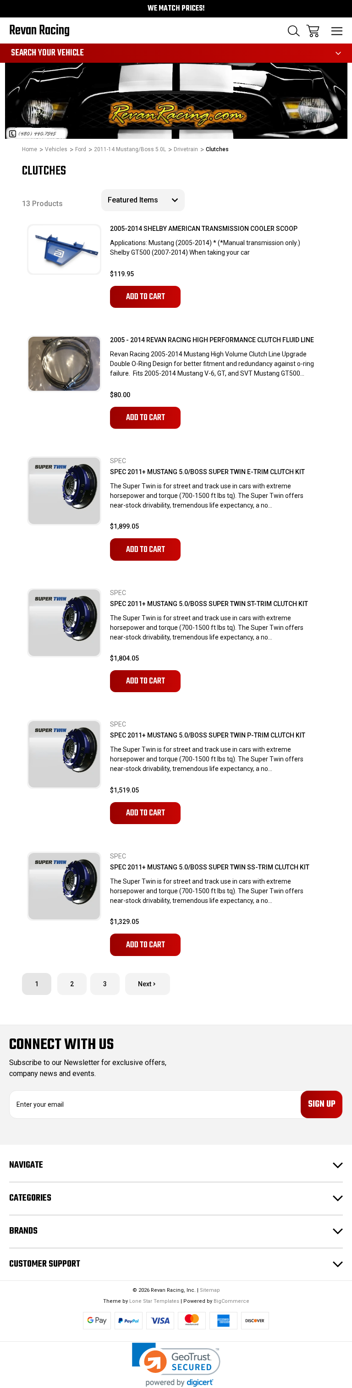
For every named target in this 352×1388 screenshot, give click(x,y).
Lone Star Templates (154, 1301)
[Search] (294, 31)
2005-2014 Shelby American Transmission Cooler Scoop (203, 228)
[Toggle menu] (337, 31)
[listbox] (143, 200)
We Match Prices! (176, 9)
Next (144, 984)
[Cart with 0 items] (312, 31)
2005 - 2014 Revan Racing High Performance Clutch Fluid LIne (212, 340)
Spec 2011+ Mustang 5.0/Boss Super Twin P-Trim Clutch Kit (207, 735)
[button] (176, 1365)
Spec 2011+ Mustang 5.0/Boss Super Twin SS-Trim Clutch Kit (209, 867)
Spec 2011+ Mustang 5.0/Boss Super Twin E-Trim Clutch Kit (207, 471)
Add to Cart (145, 297)
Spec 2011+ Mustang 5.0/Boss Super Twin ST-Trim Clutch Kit (209, 603)
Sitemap (210, 1290)
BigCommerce (231, 1301)
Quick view (71, 255)
